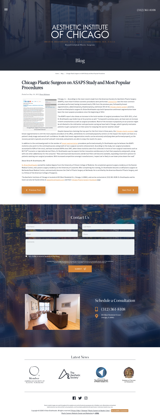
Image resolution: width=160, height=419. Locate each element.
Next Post (126, 190)
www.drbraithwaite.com (55, 180)
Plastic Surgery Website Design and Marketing (77, 413)
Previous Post (35, 190)
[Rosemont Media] (97, 413)
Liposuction (112, 101)
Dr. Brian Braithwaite (29, 165)
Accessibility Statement (120, 411)
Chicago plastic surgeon (125, 131)
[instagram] (86, 399)
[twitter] (80, 399)
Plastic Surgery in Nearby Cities (98, 411)
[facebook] (74, 399)
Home (57, 73)
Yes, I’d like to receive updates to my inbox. (44, 256)
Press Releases (45, 94)
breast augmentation (70, 143)
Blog (62, 73)
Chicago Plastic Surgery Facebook (84, 180)
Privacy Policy (76, 411)
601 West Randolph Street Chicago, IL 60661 (111, 316)
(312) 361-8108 (146, 10)
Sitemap (84, 411)
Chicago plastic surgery (118, 107)
